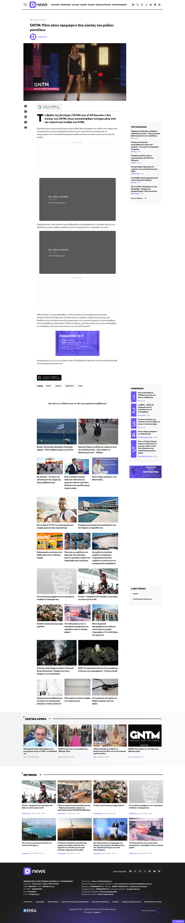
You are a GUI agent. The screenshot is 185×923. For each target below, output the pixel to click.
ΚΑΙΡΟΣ (135, 594)
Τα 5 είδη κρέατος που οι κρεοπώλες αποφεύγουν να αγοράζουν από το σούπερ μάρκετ (146, 845)
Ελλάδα (133, 162)
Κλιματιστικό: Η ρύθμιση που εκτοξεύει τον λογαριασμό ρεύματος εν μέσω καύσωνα (49, 701)
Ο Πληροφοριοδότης (145, 437)
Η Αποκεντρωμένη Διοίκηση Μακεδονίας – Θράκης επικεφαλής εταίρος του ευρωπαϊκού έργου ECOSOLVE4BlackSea (74, 807)
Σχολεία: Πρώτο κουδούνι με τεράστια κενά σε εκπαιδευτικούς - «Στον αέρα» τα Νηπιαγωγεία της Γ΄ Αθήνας (97, 450)
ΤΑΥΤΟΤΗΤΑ (27, 902)
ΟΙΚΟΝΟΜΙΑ (65, 5)
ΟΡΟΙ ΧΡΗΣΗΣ (53, 902)
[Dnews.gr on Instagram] (142, 4)
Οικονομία (141, 415)
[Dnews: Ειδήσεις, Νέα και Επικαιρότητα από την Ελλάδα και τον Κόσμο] (38, 5)
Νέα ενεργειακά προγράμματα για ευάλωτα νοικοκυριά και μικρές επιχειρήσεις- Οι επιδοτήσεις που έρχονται (105, 629)
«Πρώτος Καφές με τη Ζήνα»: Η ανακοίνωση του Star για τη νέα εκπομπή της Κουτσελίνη (109, 751)
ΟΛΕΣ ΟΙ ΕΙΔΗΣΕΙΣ (119, 871)
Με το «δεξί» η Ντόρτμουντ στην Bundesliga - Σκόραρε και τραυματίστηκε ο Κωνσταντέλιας (144, 188)
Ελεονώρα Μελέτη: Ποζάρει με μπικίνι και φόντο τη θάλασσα (147, 395)
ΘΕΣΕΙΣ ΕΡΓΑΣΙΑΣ (103, 5)
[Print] (25, 127)
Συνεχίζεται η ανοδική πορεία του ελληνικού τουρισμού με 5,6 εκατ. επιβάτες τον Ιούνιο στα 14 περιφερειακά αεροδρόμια (104, 557)
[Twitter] (25, 111)
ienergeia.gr (62, 813)
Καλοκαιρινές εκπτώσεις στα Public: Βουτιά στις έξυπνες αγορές (49, 555)
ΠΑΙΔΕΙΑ (91, 5)
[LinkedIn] (25, 117)
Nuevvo (97, 912)
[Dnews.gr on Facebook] (133, 4)
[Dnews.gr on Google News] (150, 4)
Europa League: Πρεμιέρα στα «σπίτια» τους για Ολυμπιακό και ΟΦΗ (144, 168)
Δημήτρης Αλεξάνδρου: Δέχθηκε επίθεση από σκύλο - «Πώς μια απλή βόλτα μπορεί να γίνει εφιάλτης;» (145, 133)
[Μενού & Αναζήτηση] (25, 4)
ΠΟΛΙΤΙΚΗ (55, 5)
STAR (80, 386)
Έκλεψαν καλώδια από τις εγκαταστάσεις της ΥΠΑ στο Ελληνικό (142, 157)
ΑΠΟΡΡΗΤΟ (179, 921)
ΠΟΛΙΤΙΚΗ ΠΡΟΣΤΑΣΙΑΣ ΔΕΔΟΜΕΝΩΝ (75, 902)
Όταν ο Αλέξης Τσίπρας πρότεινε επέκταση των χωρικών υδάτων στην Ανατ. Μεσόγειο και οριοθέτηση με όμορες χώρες (77, 482)
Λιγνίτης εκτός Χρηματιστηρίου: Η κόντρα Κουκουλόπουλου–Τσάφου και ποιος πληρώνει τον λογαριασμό (55, 671)
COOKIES (115, 902)
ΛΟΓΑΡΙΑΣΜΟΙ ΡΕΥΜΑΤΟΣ (142, 599)
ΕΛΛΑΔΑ (75, 5)
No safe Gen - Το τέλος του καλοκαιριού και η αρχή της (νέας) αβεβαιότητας (49, 480)
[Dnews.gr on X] (137, 4)
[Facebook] (25, 106)
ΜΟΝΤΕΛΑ (69, 386)
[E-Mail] (25, 122)
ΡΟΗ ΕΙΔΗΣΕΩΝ (139, 127)
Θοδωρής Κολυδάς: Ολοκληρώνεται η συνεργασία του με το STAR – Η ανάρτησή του (40, 751)
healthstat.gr (26, 813)
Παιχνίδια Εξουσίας (145, 456)
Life (31, 20)
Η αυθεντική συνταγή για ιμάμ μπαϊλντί (108, 805)
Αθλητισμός (135, 173)
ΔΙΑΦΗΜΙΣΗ (40, 902)
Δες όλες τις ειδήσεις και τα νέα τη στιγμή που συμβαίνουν (77, 403)
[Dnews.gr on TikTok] (146, 4)
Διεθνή (133, 151)
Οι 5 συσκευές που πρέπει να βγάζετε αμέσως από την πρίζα (104, 701)
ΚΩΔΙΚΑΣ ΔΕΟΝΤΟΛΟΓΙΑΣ (131, 902)
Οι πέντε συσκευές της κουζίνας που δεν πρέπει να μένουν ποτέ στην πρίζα (149, 421)
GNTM (48, 386)
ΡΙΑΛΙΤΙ (58, 386)
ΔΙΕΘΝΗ (83, 5)
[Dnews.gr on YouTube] (155, 4)
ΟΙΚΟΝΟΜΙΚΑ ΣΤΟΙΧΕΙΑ (153, 902)
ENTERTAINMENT (119, 5)
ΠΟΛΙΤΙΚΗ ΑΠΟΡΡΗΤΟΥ (100, 902)
